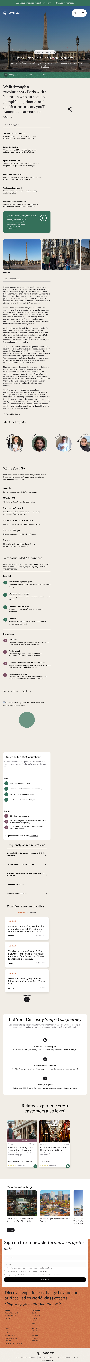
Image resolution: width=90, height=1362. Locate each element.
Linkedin (35, 1338)
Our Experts (36, 1315)
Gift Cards (8, 1318)
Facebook (35, 1330)
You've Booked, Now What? (14, 1343)
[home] (12, 15)
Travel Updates (10, 1335)
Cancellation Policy (45, 1357)
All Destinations (39, 52)
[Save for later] (34, 1123)
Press (34, 1323)
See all (10, 1230)
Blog (6, 1330)
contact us (34, 835)
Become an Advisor (11, 1338)
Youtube (35, 1341)
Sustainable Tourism (39, 1318)
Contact (8, 1341)
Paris (52, 52)
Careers (34, 1321)
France (48, 52)
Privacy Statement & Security (26, 1357)
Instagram (35, 1335)
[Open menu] (83, 13)
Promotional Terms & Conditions (67, 1357)
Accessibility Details (13, 414)
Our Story (35, 1313)
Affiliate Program (10, 1315)
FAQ (6, 1333)
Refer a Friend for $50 (12, 1313)
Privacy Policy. (43, 1271)
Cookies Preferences (47, 1360)
